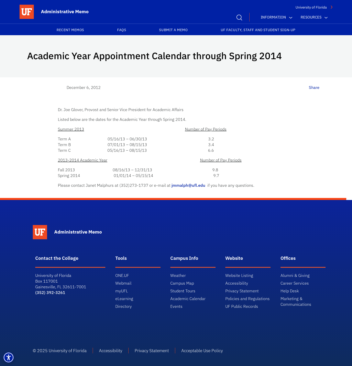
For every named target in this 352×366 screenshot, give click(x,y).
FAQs (121, 30)
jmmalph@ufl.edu (188, 185)
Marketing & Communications (295, 301)
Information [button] (273, 17)
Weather (178, 275)
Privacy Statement (242, 291)
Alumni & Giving (295, 275)
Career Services (294, 283)
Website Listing (239, 275)
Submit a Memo (173, 30)
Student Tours (182, 291)
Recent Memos (70, 30)
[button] (8, 357)
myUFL (121, 291)
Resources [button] (311, 17)
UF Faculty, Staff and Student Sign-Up (258, 30)
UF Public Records (241, 306)
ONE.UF (122, 275)
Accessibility (236, 283)
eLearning (124, 298)
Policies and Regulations (247, 298)
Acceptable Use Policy (202, 350)
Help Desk (289, 291)
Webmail (123, 283)
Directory (123, 306)
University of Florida (311, 7)
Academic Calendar (188, 298)
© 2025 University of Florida (60, 350)
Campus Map (182, 283)
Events (176, 306)
